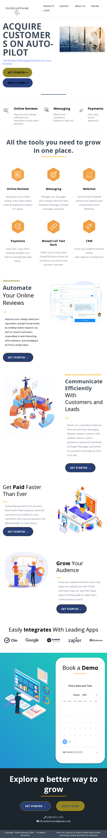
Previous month (63, 695)
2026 (84, 695)
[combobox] (80, 752)
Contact (64, 6)
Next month (97, 695)
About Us (80, 6)
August (76, 695)
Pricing (95, 6)
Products (48, 6)
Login (46, 10)
